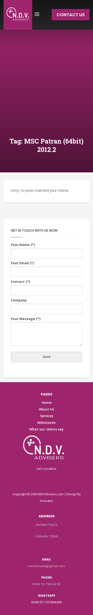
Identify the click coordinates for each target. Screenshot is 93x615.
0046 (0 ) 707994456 (46, 602)
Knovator (46, 501)
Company (19, 300)
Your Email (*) (22, 263)
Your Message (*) (26, 318)
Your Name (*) (23, 244)
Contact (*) (20, 281)
